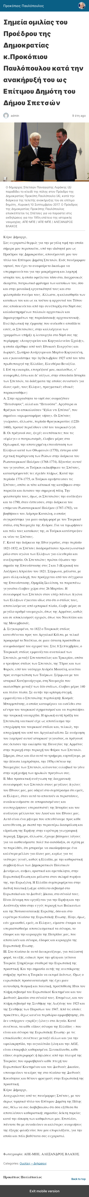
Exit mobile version (45, 1191)
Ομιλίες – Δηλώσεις (33, 1163)
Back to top (78, 1179)
